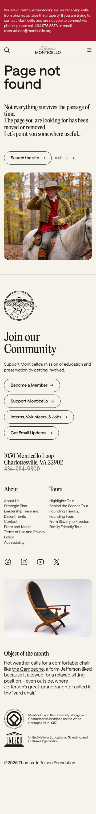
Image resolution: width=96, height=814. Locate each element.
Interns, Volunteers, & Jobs (36, 416)
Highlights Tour (61, 500)
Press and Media (17, 526)
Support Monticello (29, 401)
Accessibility (14, 542)
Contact (10, 521)
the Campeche (28, 669)
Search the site (25, 157)
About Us (11, 500)
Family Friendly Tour (65, 526)
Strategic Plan (15, 505)
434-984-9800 (22, 469)
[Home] (48, 50)
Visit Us (62, 157)
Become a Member (29, 385)
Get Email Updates (28, 432)
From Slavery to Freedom (69, 521)
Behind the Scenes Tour (68, 505)
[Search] (17, 50)
